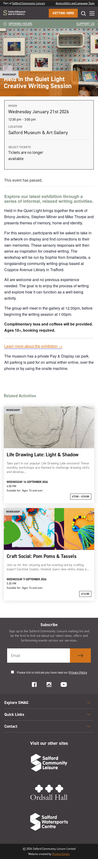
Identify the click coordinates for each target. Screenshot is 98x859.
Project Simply (61, 854)
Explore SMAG (16, 702)
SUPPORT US (85, 24)
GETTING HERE (63, 13)
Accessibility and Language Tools (75, 3)
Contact (10, 726)
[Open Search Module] (82, 13)
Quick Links (14, 714)
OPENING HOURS (20, 24)
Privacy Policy (78, 672)
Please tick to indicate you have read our (52, 672)
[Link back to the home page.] (14, 13)
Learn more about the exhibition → (33, 346)
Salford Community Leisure (28, 3)
